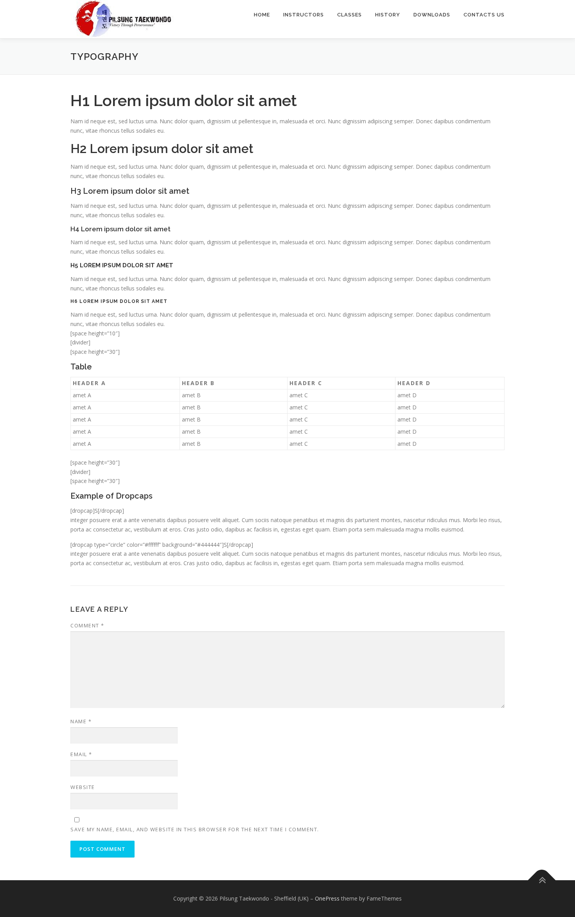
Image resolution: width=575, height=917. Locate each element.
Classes (349, 15)
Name (81, 721)
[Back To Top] (542, 880)
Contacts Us (484, 15)
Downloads (431, 15)
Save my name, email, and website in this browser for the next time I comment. (194, 829)
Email (81, 754)
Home (262, 15)
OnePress (327, 898)
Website (82, 787)
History (387, 15)
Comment (87, 625)
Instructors (303, 15)
